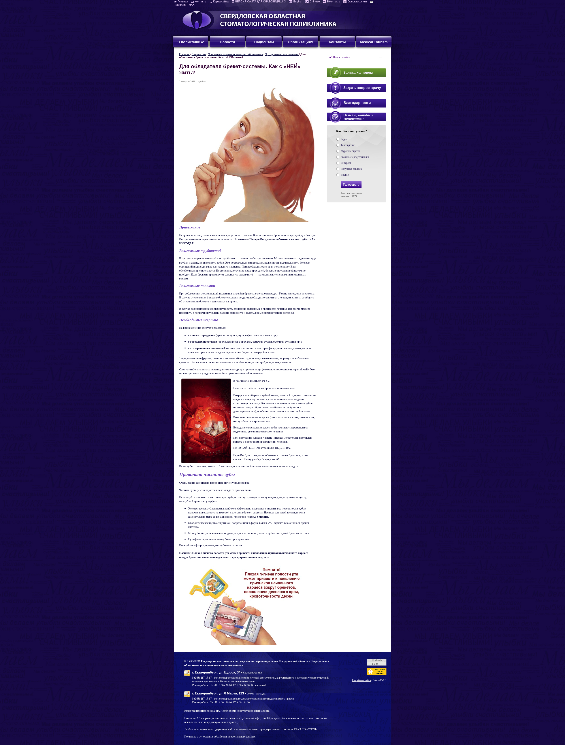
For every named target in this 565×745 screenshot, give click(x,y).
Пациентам (264, 42)
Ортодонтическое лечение (282, 54)
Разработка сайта (361, 680)
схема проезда (252, 672)
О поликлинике (190, 42)
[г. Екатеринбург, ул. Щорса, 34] (187, 675)
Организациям (300, 42)
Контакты (337, 42)
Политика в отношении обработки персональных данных (220, 736)
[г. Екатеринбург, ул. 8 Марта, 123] (187, 696)
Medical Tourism (374, 42)
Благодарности (357, 103)
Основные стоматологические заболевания (235, 54)
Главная (184, 54)
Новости (227, 42)
